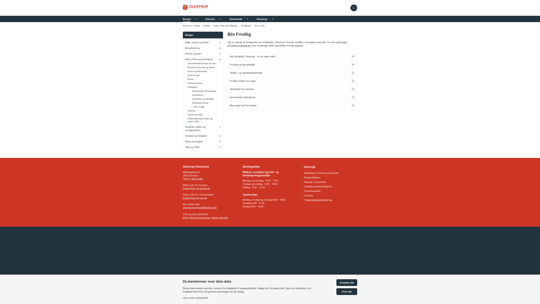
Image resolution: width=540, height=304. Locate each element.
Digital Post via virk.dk (195, 198)
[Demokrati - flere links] (247, 19)
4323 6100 (197, 178)
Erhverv (210, 19)
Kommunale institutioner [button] (243, 97)
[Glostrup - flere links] (272, 19)
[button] (219, 42)
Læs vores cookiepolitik (195, 297)
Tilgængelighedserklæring (318, 200)
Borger (187, 19)
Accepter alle (347, 282)
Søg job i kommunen (315, 182)
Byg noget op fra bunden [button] (243, 105)
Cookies (308, 195)
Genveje (309, 167)
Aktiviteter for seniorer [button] (242, 89)
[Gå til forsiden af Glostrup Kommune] (266, 8)
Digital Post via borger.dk (196, 188)
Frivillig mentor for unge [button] (243, 81)
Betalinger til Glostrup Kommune (321, 173)
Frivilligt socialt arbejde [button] (242, 64)
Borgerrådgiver (312, 177)
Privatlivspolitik (312, 191)
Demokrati (236, 19)
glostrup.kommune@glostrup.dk (200, 207)
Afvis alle (347, 291)
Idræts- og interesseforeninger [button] (246, 72)
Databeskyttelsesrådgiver (318, 186)
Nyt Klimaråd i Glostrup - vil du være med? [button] (253, 56)
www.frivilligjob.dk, (241, 45)
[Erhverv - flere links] (220, 19)
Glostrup (262, 19)
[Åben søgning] (353, 8)
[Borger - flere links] (196, 19)
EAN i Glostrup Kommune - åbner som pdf (205, 217)
